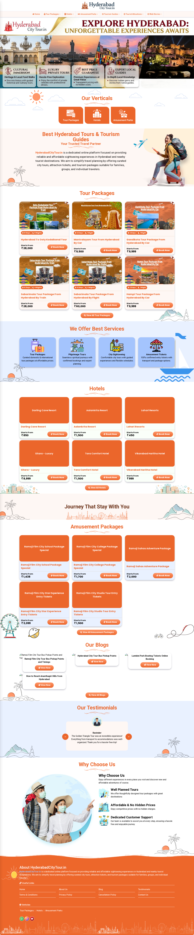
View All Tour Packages (98, 315)
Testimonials (144, 889)
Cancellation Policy (107, 895)
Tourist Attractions (133, 14)
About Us (63, 889)
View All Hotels (98, 487)
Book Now (58, 247)
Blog (101, 889)
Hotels (69, 14)
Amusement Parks (88, 14)
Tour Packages (52, 14)
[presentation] (65, 737)
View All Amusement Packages (98, 632)
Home (37, 14)
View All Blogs (98, 695)
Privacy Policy (65, 895)
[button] (3, 51)
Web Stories (154, 14)
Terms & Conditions (28, 895)
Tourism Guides (111, 14)
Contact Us (143, 895)
